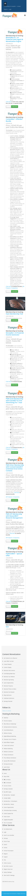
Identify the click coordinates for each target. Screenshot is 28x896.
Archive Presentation (8, 850)
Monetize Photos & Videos (10, 689)
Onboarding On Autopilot (10, 6)
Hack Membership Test (14, 314)
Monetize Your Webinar (9, 676)
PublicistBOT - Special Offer (14, 555)
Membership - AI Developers (10, 801)
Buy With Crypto (7, 792)
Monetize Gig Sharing (9, 679)
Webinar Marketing (8, 748)
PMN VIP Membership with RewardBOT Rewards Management (14, 516)
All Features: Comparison (12, 497)
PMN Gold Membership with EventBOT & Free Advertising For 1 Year (14, 401)
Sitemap (6, 838)
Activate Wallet (7, 798)
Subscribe (14, 106)
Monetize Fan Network (9, 692)
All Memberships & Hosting (10, 810)
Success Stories (7, 785)
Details (8, 106)
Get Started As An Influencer (10, 658)
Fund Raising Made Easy (9, 673)
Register (6, 9)
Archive (5, 847)
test (7, 627)
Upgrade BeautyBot (8, 819)
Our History (7, 779)
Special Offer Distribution (10, 761)
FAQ (5, 860)
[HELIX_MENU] (25, 15)
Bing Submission (7, 695)
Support (6, 857)
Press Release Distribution (10, 758)
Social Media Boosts (8, 730)
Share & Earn (7, 816)
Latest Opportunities (9, 683)
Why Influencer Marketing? (10, 724)
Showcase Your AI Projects (10, 739)
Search (5, 844)
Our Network (8, 782)
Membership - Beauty (9, 804)
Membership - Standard (9, 795)
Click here (8, 101)
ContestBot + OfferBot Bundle (14, 120)
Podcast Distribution (8, 754)
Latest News (7, 767)
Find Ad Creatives (8, 721)
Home (5, 773)
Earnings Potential (8, 701)
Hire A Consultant (8, 822)
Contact (19, 6)
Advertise (6, 717)
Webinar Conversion (8, 751)
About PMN (6, 776)
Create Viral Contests (9, 745)
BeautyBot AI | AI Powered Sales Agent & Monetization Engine (14, 39)
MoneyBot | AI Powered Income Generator (15, 334)
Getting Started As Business (10, 727)
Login (10, 9)
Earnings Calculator (8, 789)
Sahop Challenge (8, 872)
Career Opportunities (9, 807)
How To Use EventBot (9, 835)
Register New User (8, 869)
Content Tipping (7, 667)
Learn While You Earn (9, 661)
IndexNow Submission (9, 698)
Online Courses (7, 863)
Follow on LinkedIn (6, 711)
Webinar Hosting (7, 733)
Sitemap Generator (8, 764)
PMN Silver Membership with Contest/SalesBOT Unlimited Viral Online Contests (15, 468)
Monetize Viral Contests (9, 670)
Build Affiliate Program (9, 742)
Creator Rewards (8, 664)
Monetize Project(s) (8, 686)
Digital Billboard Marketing (10, 736)
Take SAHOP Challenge (9, 875)
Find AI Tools (7, 841)
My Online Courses (8, 866)
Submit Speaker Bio (8, 813)
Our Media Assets (8, 829)
